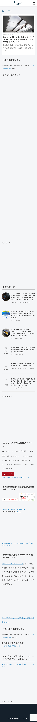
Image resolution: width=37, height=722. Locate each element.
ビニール (11, 701)
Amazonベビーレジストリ (12, 564)
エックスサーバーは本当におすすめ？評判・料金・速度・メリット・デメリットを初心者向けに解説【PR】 (23, 314)
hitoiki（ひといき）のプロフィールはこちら (16, 477)
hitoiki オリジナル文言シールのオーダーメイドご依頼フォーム (23, 364)
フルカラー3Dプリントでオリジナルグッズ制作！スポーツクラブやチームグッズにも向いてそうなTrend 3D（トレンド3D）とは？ (23, 296)
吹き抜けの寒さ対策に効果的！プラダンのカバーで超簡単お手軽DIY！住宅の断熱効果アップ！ (18, 39)
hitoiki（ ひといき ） (21, 718)
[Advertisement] (18, 159)
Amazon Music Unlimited (14, 509)
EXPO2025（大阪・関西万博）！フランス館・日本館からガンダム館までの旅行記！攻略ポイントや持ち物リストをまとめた (23, 382)
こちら (18, 511)
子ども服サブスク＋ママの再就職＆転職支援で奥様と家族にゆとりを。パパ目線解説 (23, 350)
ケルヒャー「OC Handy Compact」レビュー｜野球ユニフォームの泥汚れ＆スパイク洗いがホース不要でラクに (23, 332)
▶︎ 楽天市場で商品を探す (12, 646)
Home (4, 701)
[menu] (34, 3)
